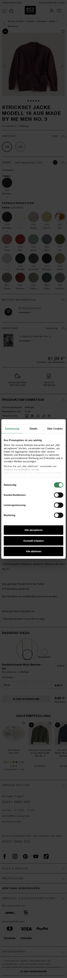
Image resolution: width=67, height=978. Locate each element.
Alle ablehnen (33, 551)
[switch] (58, 495)
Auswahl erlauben (33, 540)
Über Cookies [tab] (55, 428)
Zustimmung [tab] (12, 428)
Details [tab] (34, 428)
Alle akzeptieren (33, 530)
